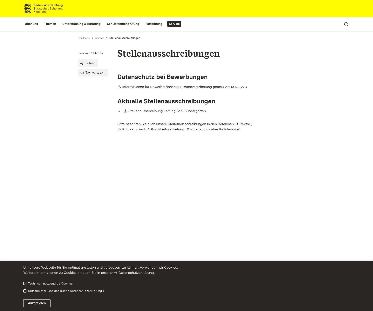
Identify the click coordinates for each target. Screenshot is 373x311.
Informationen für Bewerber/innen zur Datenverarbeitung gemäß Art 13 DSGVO (185, 87)
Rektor (245, 124)
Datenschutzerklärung (136, 273)
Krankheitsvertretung (167, 129)
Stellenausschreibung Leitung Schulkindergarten (167, 111)
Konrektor (130, 129)
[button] (88, 63)
